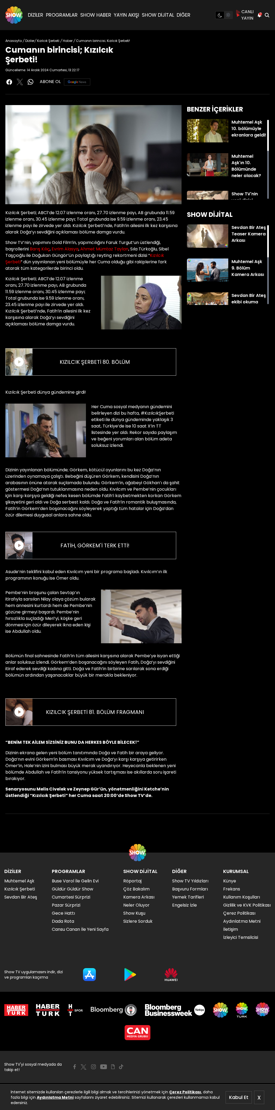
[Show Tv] (14, 15)
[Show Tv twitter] (20, 82)
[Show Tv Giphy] (113, 1066)
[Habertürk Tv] (48, 1010)
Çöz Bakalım (136, 889)
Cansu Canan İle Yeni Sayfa (80, 929)
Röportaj (132, 881)
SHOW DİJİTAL (158, 15)
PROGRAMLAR (62, 15)
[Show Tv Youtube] (103, 1066)
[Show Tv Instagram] (93, 1066)
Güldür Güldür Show (72, 889)
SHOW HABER (95, 15)
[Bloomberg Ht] (114, 1010)
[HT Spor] (75, 1010)
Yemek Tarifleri (188, 897)
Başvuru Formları (190, 889)
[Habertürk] (16, 1010)
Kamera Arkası (138, 897)
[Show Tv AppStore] (89, 974)
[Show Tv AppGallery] (171, 974)
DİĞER (183, 15)
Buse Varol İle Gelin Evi (75, 881)
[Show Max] (263, 1010)
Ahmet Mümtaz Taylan (104, 249)
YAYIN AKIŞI (126, 15)
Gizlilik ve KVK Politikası (247, 905)
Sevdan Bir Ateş (20, 897)
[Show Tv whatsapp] (30, 82)
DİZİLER (35, 15)
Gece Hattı (63, 913)
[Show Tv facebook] (9, 82)
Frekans (231, 889)
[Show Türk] (242, 1010)
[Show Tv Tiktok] (121, 1066)
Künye (229, 881)
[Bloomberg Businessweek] (175, 1010)
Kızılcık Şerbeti (19, 889)
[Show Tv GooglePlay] (130, 974)
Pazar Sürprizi (66, 905)
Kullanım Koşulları (241, 897)
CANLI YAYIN (247, 15)
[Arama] (267, 15)
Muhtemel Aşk (19, 881)
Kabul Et (238, 1097)
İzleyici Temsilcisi (240, 937)
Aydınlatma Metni (55, 1097)
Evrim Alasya (65, 249)
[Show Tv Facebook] (74, 1066)
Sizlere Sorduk (138, 921)
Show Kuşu (134, 913)
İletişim (230, 929)
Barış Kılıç (40, 249)
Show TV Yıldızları (190, 881)
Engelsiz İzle (184, 905)
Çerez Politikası (185, 1092)
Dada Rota (63, 921)
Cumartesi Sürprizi (71, 897)
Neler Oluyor (136, 905)
